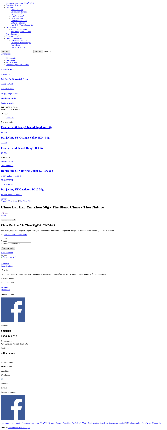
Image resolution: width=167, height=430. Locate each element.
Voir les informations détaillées (15, 235)
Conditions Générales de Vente (75, 423)
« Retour (4, 213)
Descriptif (5, 264)
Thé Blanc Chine (25, 201)
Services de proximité (117, 423)
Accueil (4, 201)
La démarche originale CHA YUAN (36, 423)
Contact (58, 423)
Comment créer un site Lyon (19, 428)
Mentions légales (133, 423)
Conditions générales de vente (17, 65)
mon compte (16, 423)
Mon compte (11, 58)
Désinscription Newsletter (98, 423)
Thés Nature (13, 201)
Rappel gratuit (11, 62)
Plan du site (156, 423)
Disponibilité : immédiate (10, 243)
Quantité (4, 241)
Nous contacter (11, 60)
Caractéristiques (7, 266)
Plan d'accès (146, 423)
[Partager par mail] (8, 257)
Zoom (3, 215)
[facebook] (13, 321)
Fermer (3, 199)
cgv (52, 423)
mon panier (5, 423)
